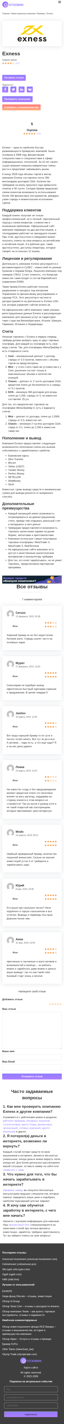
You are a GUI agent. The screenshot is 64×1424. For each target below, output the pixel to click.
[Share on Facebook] (6, 89)
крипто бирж (29, 1124)
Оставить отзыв (14, 77)
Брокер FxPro (10, 1344)
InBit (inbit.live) (10, 1279)
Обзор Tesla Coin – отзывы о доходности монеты (30, 1306)
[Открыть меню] (59, 2)
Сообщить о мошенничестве (21, 107)
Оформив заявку (12, 1190)
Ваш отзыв (9, 1009)
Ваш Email (8, 1061)
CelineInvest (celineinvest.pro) (19, 1264)
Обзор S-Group (11, 1301)
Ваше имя (8, 1051)
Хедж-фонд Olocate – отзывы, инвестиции (27, 1296)
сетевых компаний (30, 1128)
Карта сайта (31, 1367)
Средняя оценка (9, 60)
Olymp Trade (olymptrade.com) (19, 1354)
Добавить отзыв (12, 999)
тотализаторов (11, 1124)
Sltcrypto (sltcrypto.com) (16, 1269)
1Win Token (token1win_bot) (18, 1349)
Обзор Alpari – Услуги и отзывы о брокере (26, 1339)
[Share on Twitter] (14, 89)
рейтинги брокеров (14, 1120)
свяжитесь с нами (13, 1170)
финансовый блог (19, 1224)
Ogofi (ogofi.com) (12, 1274)
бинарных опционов (38, 1120)
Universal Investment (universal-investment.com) (29, 1259)
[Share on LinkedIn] (22, 89)
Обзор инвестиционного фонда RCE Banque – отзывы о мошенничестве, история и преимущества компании (29, 1330)
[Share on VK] (30, 89)
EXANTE (7, 1291)
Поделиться (7, 85)
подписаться (31, 1414)
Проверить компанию (17, 99)
